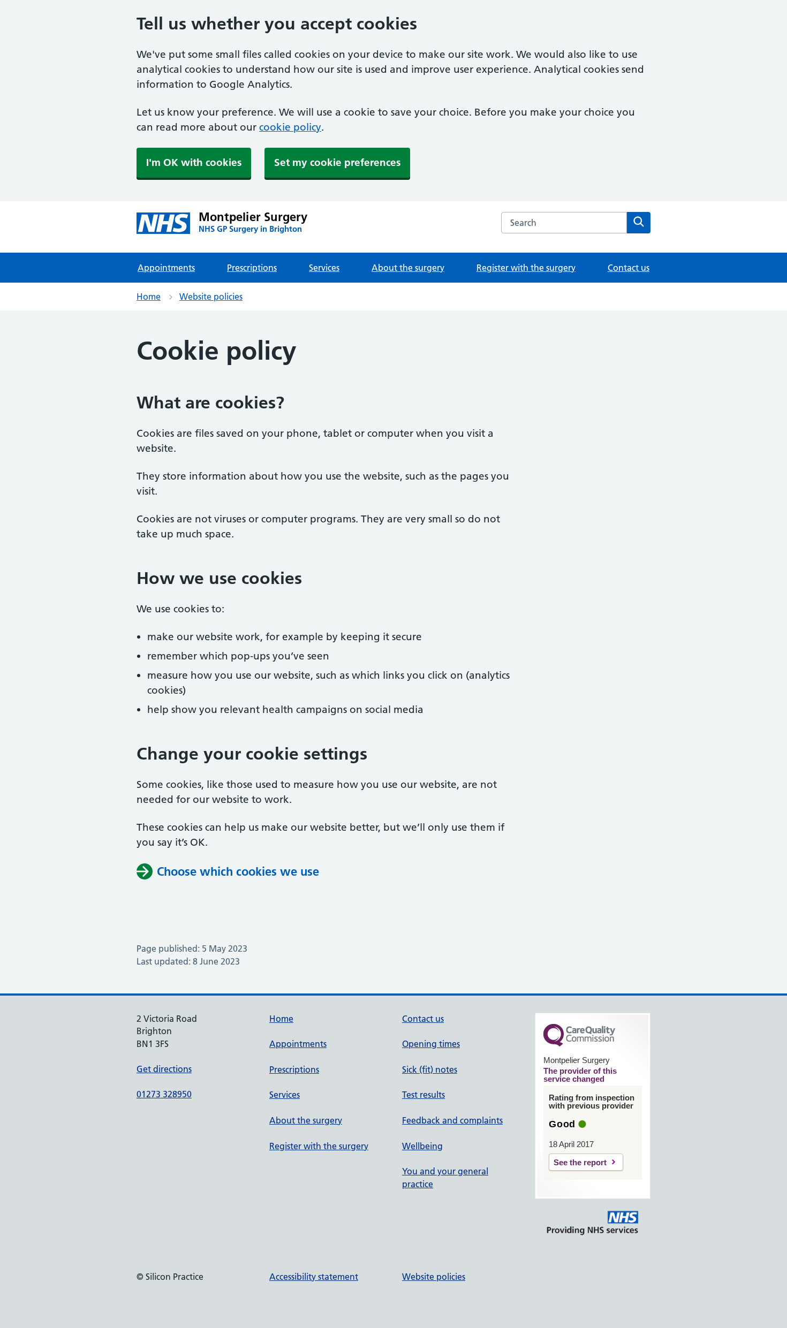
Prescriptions (252, 267)
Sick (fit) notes (429, 1069)
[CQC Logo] (579, 1043)
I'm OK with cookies (193, 162)
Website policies (211, 296)
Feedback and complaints (452, 1120)
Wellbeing (422, 1146)
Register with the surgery (526, 267)
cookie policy (290, 127)
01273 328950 (164, 1094)
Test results (423, 1094)
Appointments (166, 267)
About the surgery (408, 267)
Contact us (628, 267)
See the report (580, 1162)
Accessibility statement (313, 1276)
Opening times (431, 1043)
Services (324, 267)
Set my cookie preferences (337, 162)
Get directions (164, 1069)
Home (149, 296)
